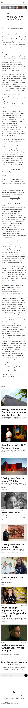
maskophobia (6, 196)
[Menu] (26, 2)
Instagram (7, 696)
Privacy (22, 698)
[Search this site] (23, 2)
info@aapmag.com (4, 704)
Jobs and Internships (9, 698)
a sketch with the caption (14, 117)
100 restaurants (15, 333)
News (8, 13)
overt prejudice (8, 76)
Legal (17, 698)
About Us (14, 696)
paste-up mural (20, 357)
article (20, 343)
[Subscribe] (26, 675)
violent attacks (20, 74)
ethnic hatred (19, 298)
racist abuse (12, 74)
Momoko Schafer (15, 198)
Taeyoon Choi (18, 57)
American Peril (15, 251)
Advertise (20, 696)
